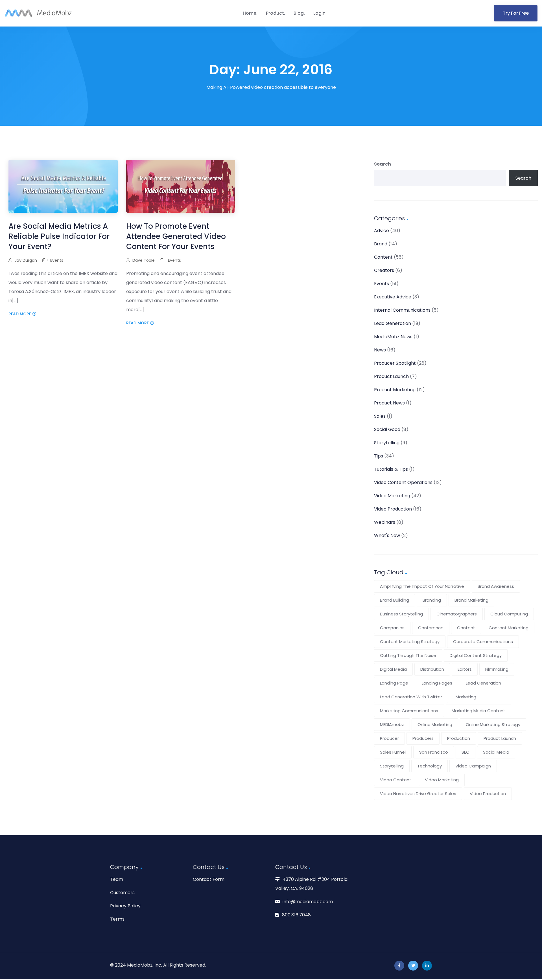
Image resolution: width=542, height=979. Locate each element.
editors (465, 669)
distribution (432, 669)
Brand (380, 244)
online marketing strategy (493, 724)
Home (249, 13)
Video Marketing (392, 495)
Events (56, 260)
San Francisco (433, 752)
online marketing (435, 724)
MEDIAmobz (392, 724)
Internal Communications (402, 310)
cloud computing (509, 614)
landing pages (437, 683)
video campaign (473, 766)
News (380, 350)
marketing (466, 697)
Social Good (387, 429)
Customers (122, 892)
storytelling (392, 766)
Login (319, 13)
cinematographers (456, 614)
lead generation (483, 683)
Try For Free (516, 13)
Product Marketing (395, 389)
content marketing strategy (410, 641)
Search (382, 164)
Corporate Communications (483, 641)
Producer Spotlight (395, 363)
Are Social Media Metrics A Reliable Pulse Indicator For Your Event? (59, 236)
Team (116, 879)
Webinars (384, 522)
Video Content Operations (403, 482)
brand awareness (496, 586)
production (458, 738)
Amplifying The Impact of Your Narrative (422, 586)
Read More (19, 314)
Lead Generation (392, 323)
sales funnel (393, 752)
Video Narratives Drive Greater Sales (418, 794)
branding (432, 600)
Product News (389, 403)
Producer (389, 738)
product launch (500, 738)
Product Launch (391, 376)
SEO (465, 752)
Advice (381, 230)
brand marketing (471, 600)
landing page (394, 683)
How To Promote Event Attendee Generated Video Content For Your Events (176, 236)
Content (383, 257)
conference (430, 628)
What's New (387, 535)
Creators (384, 270)
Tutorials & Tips (391, 469)
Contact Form (208, 879)
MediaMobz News (393, 336)
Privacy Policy (125, 906)
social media (496, 752)
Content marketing (508, 628)
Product (275, 13)
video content (395, 780)
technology (429, 766)
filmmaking (496, 669)
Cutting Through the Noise (408, 655)
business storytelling (401, 614)
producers (423, 738)
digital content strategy (476, 655)
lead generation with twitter (411, 697)
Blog (299, 13)
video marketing (442, 780)
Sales (380, 416)
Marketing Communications (409, 711)
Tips (378, 456)
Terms (117, 919)
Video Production (393, 509)
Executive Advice (392, 297)
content (466, 628)
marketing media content (478, 711)
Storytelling (386, 442)
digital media (393, 669)
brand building (394, 600)
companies (392, 628)
